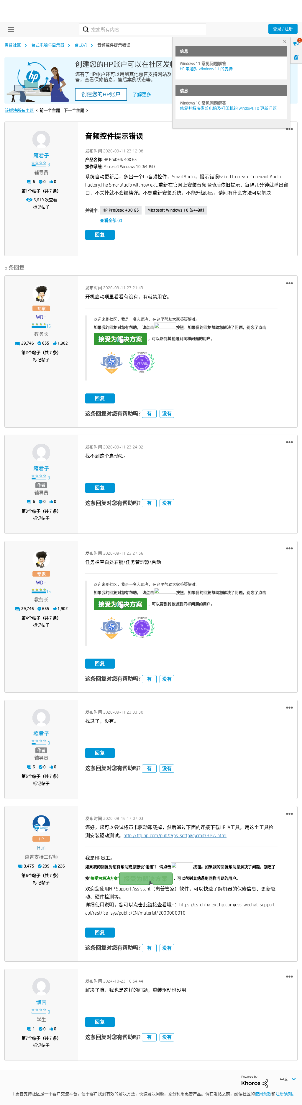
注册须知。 (285, 1093)
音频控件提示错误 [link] (113, 45)
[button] (289, 129)
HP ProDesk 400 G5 (121, 210)
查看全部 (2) (111, 220)
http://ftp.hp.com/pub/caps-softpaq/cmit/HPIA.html (175, 836)
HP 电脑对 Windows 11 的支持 (206, 69)
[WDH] (41, 293)
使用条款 (263, 1093)
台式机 (81, 45)
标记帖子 (41, 207)
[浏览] (9, 29)
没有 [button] (167, 414)
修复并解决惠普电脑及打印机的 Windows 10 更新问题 (228, 108)
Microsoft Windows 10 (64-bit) (176, 210)
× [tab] (284, 41)
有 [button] (149, 414)
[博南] (41, 987)
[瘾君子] (41, 139)
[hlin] (41, 824)
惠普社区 (12, 45)
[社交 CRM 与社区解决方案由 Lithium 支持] (255, 1081)
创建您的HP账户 (101, 94)
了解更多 (141, 94)
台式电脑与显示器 (47, 45)
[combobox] (142, 29)
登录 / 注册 (283, 28)
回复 (100, 235)
